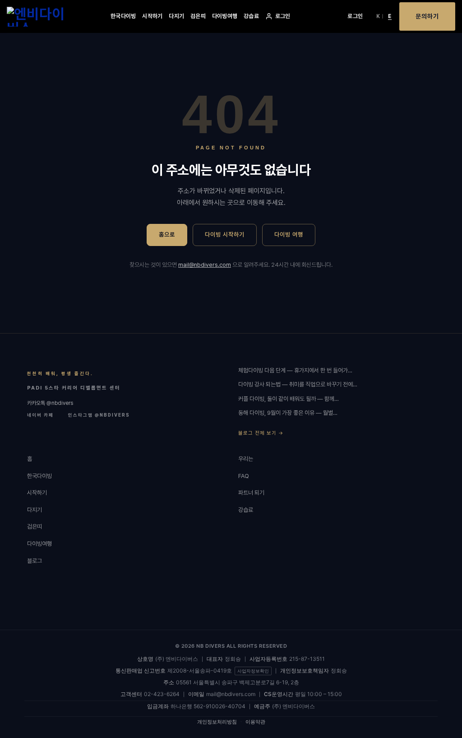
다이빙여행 (224, 16)
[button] (355, 16)
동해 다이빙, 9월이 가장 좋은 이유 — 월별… (287, 412)
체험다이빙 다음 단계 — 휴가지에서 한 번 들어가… (295, 370)
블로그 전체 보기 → (260, 433)
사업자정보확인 (253, 670)
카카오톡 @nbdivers (50, 403)
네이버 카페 (40, 415)
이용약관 (255, 722)
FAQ (243, 476)
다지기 (176, 16)
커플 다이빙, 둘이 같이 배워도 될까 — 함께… (288, 398)
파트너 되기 (251, 492)
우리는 (245, 458)
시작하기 (152, 16)
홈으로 (167, 234)
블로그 (34, 560)
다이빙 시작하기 (225, 234)
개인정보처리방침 (217, 722)
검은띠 (198, 16)
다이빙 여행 (288, 234)
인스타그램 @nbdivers (99, 415)
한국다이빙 (123, 16)
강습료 (251, 16)
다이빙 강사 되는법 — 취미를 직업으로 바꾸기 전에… (297, 384)
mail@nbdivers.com (204, 264)
